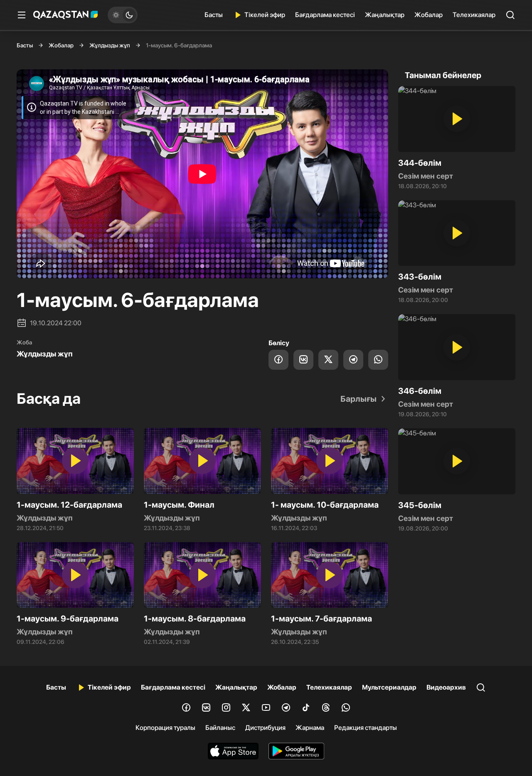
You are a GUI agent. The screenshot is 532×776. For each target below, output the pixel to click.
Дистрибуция (265, 728)
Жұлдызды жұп (109, 45)
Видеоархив (446, 687)
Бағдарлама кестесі (325, 15)
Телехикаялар (474, 15)
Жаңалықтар (384, 15)
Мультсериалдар (389, 687)
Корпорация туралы (165, 728)
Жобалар (428, 15)
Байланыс (220, 728)
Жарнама (310, 728)
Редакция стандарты (365, 728)
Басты (213, 15)
